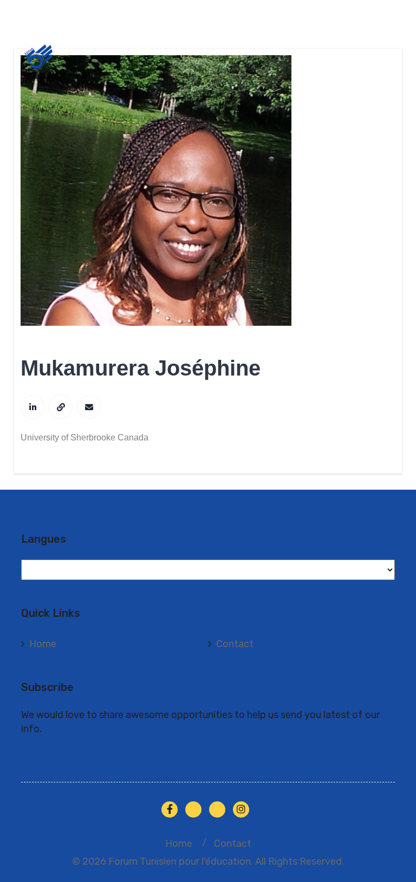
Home (42, 644)
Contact (234, 644)
